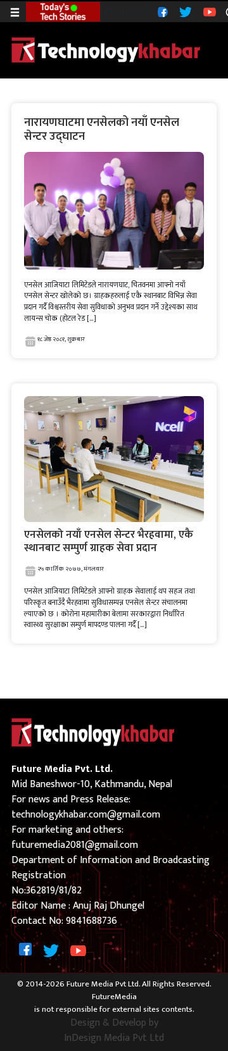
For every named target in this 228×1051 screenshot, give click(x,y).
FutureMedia (114, 997)
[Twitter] (184, 11)
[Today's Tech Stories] (63, 11)
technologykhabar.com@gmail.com (85, 814)
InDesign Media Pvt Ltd (114, 1038)
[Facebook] (161, 11)
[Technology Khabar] (106, 49)
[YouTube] (208, 11)
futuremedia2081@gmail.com (74, 845)
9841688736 (91, 921)
